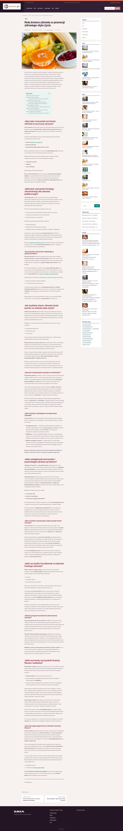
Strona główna (24, 15)
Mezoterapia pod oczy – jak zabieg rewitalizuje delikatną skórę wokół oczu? (90, 156)
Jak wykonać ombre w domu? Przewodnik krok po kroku (91, 69)
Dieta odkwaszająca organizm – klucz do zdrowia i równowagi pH (90, 112)
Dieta (35, 8)
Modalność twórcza (86, 172)
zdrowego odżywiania (39, 767)
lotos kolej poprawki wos (87, 342)
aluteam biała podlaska (87, 324)
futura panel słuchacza (87, 334)
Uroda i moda (29, 8)
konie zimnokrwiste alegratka (88, 338)
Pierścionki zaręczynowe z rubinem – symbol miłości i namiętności (90, 87)
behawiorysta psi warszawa (87, 332)
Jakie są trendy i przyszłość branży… (34, 111)
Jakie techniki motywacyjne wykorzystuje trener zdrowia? (39, 106)
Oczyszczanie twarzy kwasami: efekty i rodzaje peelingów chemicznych (90, 103)
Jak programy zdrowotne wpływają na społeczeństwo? (39, 98)
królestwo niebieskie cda (87, 340)
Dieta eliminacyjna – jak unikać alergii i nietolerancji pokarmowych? (90, 138)
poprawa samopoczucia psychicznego (49, 274)
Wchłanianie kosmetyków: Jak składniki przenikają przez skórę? (90, 165)
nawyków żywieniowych (36, 142)
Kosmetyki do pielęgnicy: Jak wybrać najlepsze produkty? (90, 281)
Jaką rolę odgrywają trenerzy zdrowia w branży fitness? (39, 113)
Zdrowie (57, 8)
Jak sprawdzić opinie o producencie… (90, 224)
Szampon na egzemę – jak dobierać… (90, 218)
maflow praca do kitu (86, 344)
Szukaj (117, 8)
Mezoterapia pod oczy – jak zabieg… (90, 215)
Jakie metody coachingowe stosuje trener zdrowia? (38, 103)
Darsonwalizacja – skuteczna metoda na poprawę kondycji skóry (90, 52)
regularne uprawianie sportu (37, 242)
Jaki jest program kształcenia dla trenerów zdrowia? (38, 109)
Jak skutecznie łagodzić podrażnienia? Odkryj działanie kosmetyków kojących (90, 241)
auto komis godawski (86, 330)
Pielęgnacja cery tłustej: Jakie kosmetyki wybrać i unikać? (90, 255)
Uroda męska (47, 8)
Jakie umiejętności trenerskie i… (33, 105)
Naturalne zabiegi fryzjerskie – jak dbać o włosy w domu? (90, 188)
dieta (55, 444)
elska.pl (19, 811)
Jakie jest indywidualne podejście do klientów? (37, 102)
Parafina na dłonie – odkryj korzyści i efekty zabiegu (89, 309)
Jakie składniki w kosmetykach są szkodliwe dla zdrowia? (89, 295)
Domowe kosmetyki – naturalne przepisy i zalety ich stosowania (90, 78)
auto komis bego (95, 328)
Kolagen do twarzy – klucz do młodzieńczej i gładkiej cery (88, 267)
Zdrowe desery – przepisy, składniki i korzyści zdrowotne (90, 197)
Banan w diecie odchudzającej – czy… (90, 227)
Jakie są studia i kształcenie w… (33, 108)
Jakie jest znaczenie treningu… (33, 97)
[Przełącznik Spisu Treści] (48, 94)
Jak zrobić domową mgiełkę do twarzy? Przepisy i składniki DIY (90, 147)
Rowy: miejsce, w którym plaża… (89, 221)
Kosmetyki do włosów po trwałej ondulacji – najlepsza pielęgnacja (90, 60)
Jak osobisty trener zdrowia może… (34, 100)
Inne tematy (40, 8)
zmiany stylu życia (48, 428)
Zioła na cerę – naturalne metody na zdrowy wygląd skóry (89, 120)
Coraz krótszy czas (86, 180)
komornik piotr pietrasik (87, 336)
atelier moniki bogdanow (87, 328)
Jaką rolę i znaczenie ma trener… (33, 95)
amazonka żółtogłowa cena (87, 326)
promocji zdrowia (43, 123)
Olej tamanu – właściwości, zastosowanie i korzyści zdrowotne (91, 129)
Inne (53, 8)
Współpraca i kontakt (115, 2)
